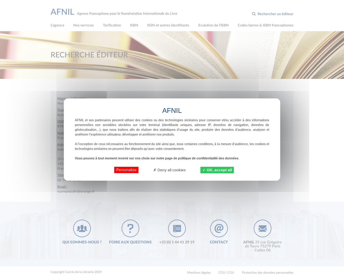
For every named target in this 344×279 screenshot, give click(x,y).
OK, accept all (219, 170)
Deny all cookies (171, 170)
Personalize (126, 170)
